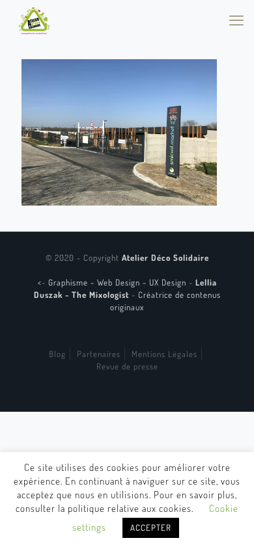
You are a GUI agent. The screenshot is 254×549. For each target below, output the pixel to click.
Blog (57, 354)
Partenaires (98, 354)
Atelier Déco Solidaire (165, 257)
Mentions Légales (164, 354)
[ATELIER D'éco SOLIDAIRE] (34, 19)
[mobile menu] (236, 19)
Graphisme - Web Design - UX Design (118, 282)
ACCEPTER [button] (150, 527)
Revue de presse (127, 366)
